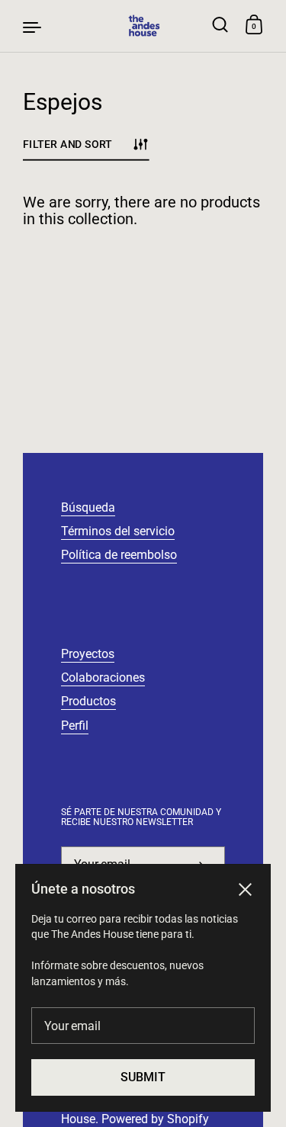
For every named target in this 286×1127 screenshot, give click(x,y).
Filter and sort (67, 143)
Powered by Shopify (155, 1119)
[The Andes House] (143, 26)
